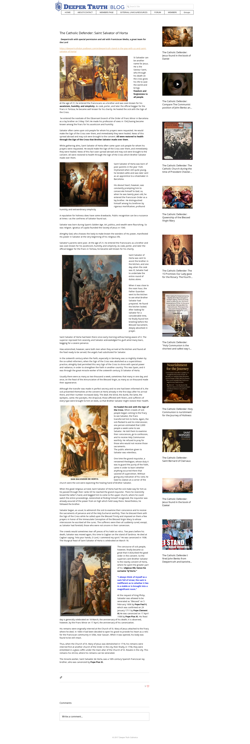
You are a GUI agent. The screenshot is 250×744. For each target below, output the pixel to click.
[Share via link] (61, 677)
